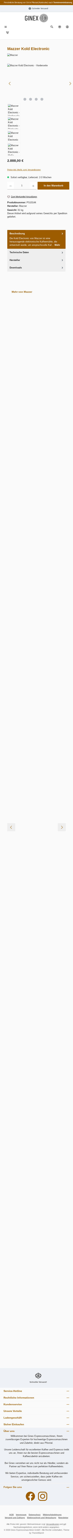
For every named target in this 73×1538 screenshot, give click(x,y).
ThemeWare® (38, 1533)
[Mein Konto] (67, 27)
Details (36, 624)
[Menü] (6, 27)
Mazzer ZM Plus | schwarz (29, 1340)
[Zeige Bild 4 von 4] (41, 99)
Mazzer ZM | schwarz (26, 1273)
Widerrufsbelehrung (52, 1515)
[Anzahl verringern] (10, 186)
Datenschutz (35, 1515)
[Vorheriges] (10, 83)
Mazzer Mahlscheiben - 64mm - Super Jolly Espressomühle (36, 607)
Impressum (21, 1515)
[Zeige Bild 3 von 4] (36, 99)
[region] (38, 110)
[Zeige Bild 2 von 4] (30, 99)
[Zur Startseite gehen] (36, 18)
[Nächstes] (70, 83)
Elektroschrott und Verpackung (41, 1518)
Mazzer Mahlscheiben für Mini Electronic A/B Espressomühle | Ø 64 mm (36, 808)
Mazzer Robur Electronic (28, 1144)
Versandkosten (52, 1524)
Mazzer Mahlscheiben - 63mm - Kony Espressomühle (36, 539)
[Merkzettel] (60, 27)
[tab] (36, 239)
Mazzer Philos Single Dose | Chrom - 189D (36, 1074)
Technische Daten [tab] (19, 252)
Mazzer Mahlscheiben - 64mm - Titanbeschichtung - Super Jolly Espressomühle (33, 674)
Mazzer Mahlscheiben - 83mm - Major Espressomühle (36, 741)
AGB (11, 1515)
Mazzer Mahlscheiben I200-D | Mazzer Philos (36, 875)
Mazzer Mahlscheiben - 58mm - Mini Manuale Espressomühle (35, 472)
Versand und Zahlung (15, 1518)
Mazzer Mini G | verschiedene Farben (36, 940)
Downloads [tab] (16, 267)
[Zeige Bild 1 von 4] (24, 99)
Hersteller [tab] (15, 260)
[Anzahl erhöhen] (33, 186)
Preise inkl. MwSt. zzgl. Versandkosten (24, 170)
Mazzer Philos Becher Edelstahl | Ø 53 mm (35, 1006)
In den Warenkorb (53, 185)
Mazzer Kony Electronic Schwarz (33, 406)
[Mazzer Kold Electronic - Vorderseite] (40, 83)
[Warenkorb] (7, 33)
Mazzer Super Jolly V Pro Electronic (35, 1209)
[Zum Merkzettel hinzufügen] (55, 329)
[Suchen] (52, 27)
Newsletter (63, 1518)
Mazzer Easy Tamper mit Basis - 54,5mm (33, 338)
